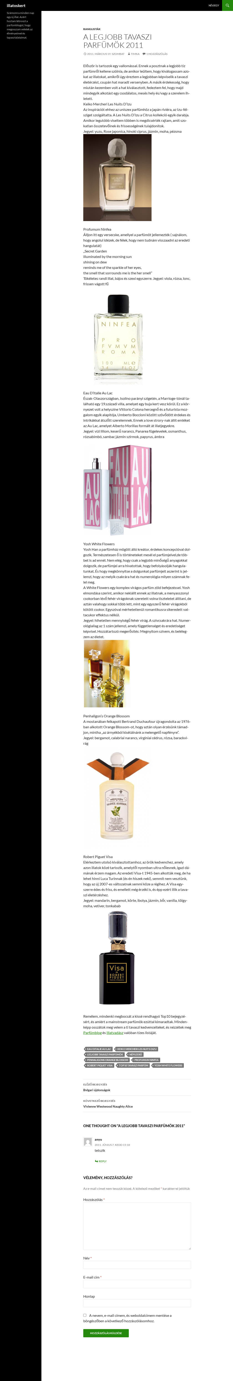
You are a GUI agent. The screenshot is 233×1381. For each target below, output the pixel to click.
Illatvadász (114, 1032)
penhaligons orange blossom (107, 1059)
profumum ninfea (146, 1059)
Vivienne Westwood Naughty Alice (108, 1103)
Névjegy (214, 5)
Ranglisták (92, 29)
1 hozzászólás (156, 54)
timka (135, 54)
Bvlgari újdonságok (96, 1087)
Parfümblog (92, 1032)
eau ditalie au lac (99, 1048)
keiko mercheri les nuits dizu (137, 1048)
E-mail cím (92, 1277)
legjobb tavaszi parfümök (105, 1054)
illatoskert (16, 5)
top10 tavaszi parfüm (133, 1065)
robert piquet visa (100, 1065)
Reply (103, 1161)
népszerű (135, 1054)
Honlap (89, 1296)
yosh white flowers (168, 1065)
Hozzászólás (94, 1199)
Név (87, 1258)
